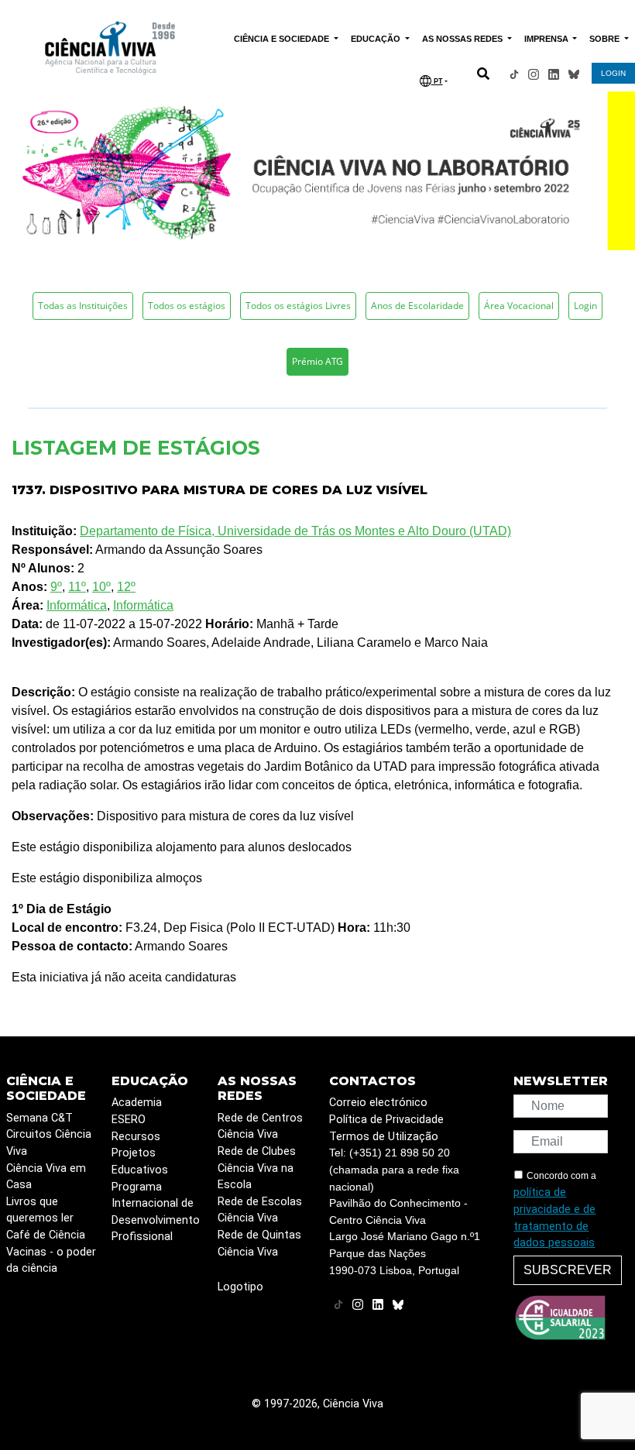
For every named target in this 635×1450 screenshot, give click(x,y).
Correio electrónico (378, 1102)
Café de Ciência (45, 1235)
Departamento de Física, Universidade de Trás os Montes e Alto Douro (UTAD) (295, 531)
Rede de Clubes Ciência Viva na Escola (257, 1168)
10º (101, 586)
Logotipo (240, 1287)
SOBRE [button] (605, 38)
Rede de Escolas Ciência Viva (260, 1210)
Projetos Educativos (140, 1161)
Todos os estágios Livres (298, 305)
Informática (76, 605)
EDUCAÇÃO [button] (377, 38)
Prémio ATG (317, 361)
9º (56, 586)
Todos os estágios (186, 305)
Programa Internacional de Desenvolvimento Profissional (156, 1212)
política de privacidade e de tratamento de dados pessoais (554, 1217)
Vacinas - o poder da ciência (51, 1261)
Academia (137, 1102)
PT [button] (437, 81)
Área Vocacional (519, 305)
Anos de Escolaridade (417, 305)
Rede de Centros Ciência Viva (260, 1127)
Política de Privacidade (386, 1119)
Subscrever (567, 1269)
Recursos (136, 1136)
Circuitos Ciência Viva (48, 1143)
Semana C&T (39, 1118)
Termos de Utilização (383, 1136)
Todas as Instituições (83, 305)
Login (585, 305)
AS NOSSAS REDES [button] (463, 38)
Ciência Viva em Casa (46, 1177)
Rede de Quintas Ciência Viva (259, 1243)
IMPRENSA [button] (547, 38)
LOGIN (613, 73)
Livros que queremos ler (40, 1210)
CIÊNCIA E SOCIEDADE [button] (282, 38)
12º (126, 586)
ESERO (129, 1119)
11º (77, 586)
